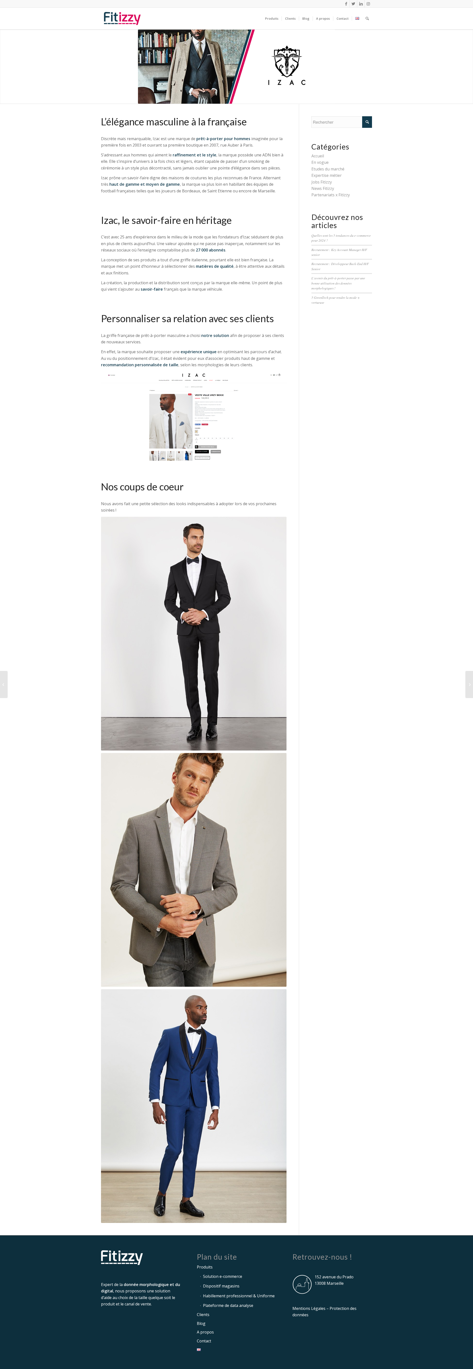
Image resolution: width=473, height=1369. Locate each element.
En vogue (320, 162)
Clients (203, 1314)
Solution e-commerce (222, 1276)
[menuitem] (272, 18)
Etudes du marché (327, 169)
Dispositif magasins (221, 1286)
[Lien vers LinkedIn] (360, 3)
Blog (201, 1323)
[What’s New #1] (4, 684)
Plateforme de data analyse (228, 1305)
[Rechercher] (367, 18)
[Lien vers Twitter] (353, 3)
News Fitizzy (322, 188)
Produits (205, 1267)
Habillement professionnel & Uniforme (239, 1296)
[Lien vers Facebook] (346, 3)
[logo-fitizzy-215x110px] (122, 18)
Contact (204, 1341)
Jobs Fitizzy (321, 182)
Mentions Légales (308, 1308)
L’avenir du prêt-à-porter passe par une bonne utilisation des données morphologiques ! (338, 283)
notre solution (215, 335)
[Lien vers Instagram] (368, 3)
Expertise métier (326, 175)
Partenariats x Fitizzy (330, 195)
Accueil (317, 156)
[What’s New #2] (469, 684)
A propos (205, 1332)
